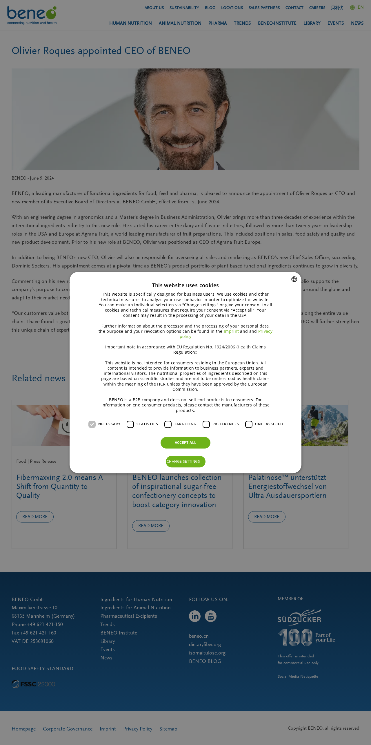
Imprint (231, 331)
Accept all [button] (186, 442)
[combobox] (294, 279)
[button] (185, 461)
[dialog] (185, 372)
